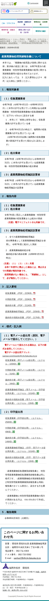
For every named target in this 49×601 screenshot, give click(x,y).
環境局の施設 (41, 31)
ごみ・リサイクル (8, 23)
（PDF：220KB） (19, 299)
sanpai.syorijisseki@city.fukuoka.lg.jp (19, 356)
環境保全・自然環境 (40, 23)
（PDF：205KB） (23, 311)
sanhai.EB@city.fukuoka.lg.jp (27, 558)
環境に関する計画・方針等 (24, 31)
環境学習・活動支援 (8, 31)
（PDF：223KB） (19, 293)
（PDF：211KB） (19, 305)
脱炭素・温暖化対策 (24, 23)
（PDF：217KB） (23, 317)
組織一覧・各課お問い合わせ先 (15, 590)
